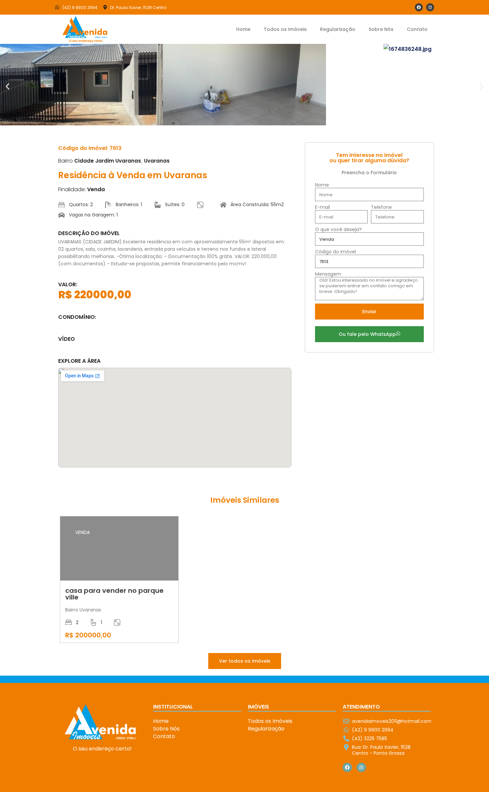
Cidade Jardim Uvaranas (107, 160)
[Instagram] (430, 7)
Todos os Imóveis (285, 29)
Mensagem (328, 274)
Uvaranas (157, 160)
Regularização (337, 29)
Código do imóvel (335, 252)
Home (243, 29)
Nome (322, 185)
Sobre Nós (381, 29)
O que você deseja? (338, 229)
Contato (417, 29)
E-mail (322, 207)
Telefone (381, 207)
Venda (96, 189)
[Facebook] (419, 7)
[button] (7, 86)
